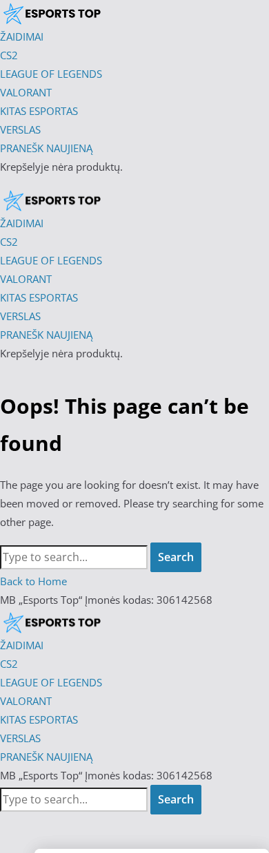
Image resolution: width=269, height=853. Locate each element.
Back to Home (33, 581)
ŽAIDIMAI (21, 645)
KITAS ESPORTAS (39, 719)
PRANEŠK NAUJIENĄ (46, 757)
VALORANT (26, 701)
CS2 (9, 664)
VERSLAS (20, 738)
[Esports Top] (51, 199)
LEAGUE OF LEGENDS (51, 682)
